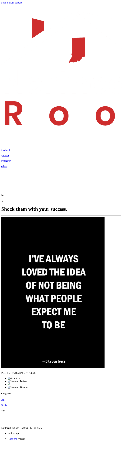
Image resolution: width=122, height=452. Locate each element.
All (2, 399)
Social (4, 405)
